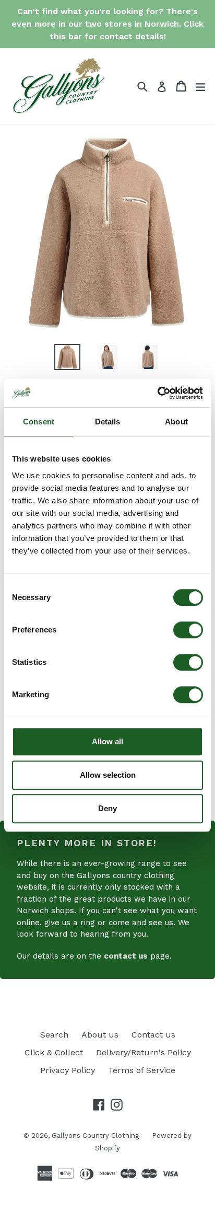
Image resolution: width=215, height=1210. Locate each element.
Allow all (107, 741)
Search (54, 1035)
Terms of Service (141, 1070)
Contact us (153, 1035)
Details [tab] (108, 421)
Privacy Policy (67, 1070)
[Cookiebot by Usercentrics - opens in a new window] (157, 393)
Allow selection (108, 774)
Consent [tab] (38, 421)
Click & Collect (54, 1052)
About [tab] (176, 421)
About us (99, 1035)
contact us (126, 956)
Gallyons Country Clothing (95, 1135)
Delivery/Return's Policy (143, 1052)
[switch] (188, 629)
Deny (107, 808)
